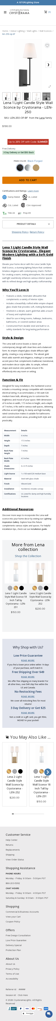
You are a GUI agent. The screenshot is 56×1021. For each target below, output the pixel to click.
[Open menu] (5, 12)
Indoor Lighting (17, 31)
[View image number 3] (26, 96)
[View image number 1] (6, 96)
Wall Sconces (45, 31)
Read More (28, 660)
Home (5, 31)
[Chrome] (10, 588)
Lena (42, 118)
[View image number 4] (36, 96)
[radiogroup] (28, 167)
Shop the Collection (28, 556)
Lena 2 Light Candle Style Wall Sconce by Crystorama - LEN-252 (15, 784)
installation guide (39, 529)
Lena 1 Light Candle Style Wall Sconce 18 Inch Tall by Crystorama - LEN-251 (16, 600)
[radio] (20, 167)
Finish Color (20, 161)
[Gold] (15, 588)
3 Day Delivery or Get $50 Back (18, 153)
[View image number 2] (16, 96)
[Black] (21, 588)
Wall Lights (32, 31)
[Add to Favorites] (47, 45)
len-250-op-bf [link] (8, 34)
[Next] (47, 772)
